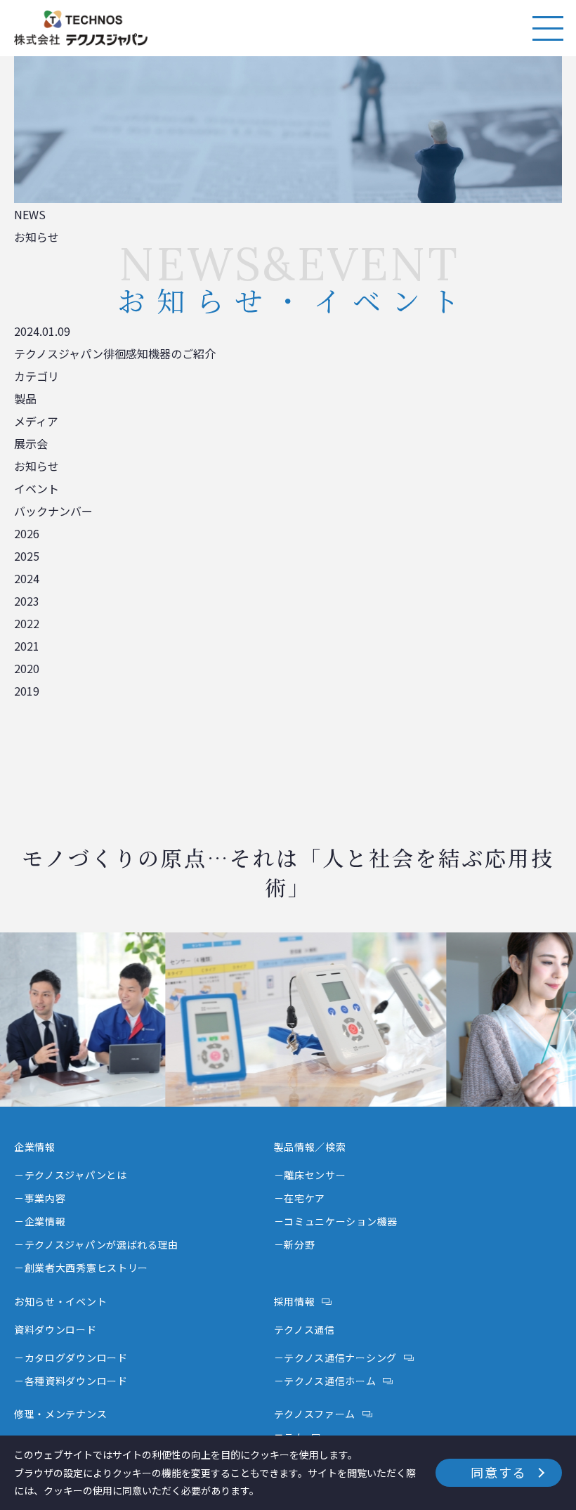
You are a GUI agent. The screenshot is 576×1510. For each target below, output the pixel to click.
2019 (26, 690)
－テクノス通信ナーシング (335, 1357)
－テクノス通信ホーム (325, 1381)
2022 (26, 623)
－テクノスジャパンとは (70, 1175)
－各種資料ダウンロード (71, 1381)
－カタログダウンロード (71, 1357)
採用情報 (294, 1301)
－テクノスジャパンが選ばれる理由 (96, 1244)
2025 (26, 555)
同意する (498, 1472)
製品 (25, 398)
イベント (36, 488)
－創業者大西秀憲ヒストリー (81, 1268)
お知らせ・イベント (60, 1301)
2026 (26, 533)
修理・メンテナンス (60, 1414)
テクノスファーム (315, 1414)
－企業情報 (40, 1221)
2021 (26, 645)
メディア (36, 420)
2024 (26, 578)
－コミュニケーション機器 (336, 1221)
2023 (26, 600)
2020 (26, 668)
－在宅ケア (300, 1198)
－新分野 (294, 1244)
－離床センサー (310, 1175)
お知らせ (36, 465)
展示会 (31, 443)
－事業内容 (40, 1198)
